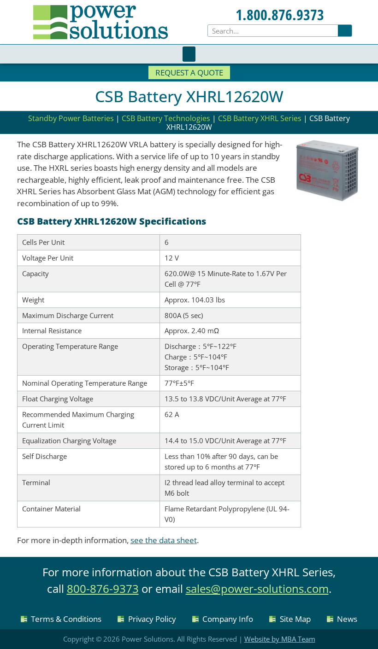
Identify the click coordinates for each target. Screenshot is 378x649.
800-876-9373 (103, 588)
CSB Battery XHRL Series (259, 118)
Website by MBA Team (279, 638)
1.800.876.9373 (280, 14)
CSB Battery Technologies (166, 118)
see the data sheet (163, 540)
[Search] (345, 30)
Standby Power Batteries (71, 118)
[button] (189, 54)
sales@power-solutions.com (257, 588)
